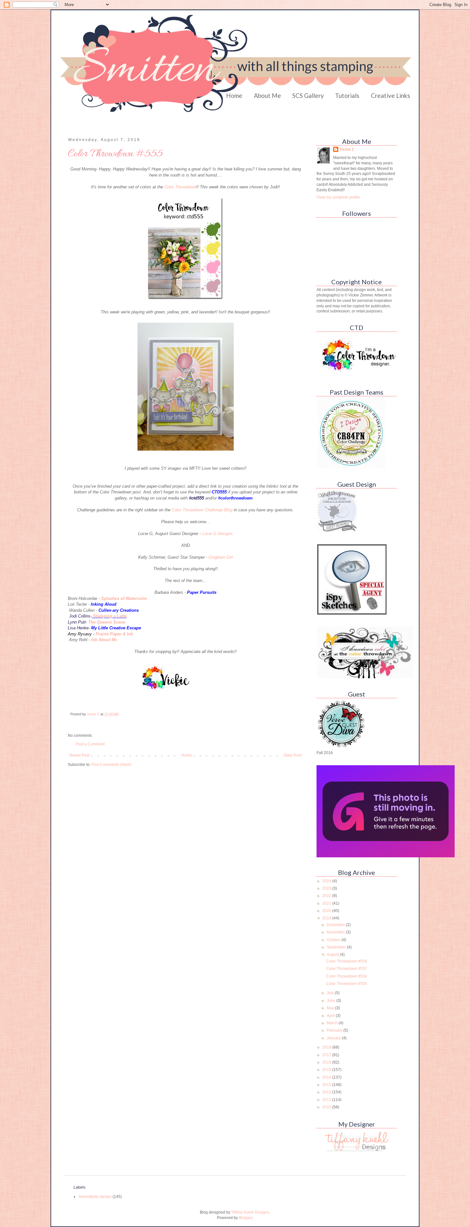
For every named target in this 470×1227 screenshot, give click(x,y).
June (331, 1000)
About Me (267, 95)
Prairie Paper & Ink (114, 634)
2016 (327, 1062)
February (335, 1030)
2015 (327, 1069)
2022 (327, 895)
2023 (327, 888)
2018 (327, 1047)
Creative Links (390, 95)
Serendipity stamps (95, 1196)
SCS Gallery (308, 95)
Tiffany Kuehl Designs (250, 1212)
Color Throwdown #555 (346, 983)
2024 (327, 881)
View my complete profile (338, 197)
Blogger (245, 1217)
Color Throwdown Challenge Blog (202, 509)
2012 (327, 1092)
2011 (327, 1099)
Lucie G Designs (217, 533)
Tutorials (347, 95)
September (337, 947)
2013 (327, 1084)
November (336, 932)
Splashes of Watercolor (124, 598)
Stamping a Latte (110, 616)
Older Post (292, 755)
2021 (327, 903)
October (334, 940)
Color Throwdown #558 (346, 961)
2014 (327, 1077)
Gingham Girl (220, 557)
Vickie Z (347, 149)
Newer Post (79, 755)
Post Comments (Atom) (111, 764)
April (331, 1015)
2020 (327, 910)
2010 (327, 1107)
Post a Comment (90, 744)
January (334, 1038)
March (333, 1023)
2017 (327, 1055)
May (331, 1008)
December (336, 925)
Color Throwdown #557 (346, 968)
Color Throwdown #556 (346, 976)
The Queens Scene (106, 622)
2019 (327, 918)
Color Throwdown (180, 187)
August (333, 954)
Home (234, 95)
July (331, 993)
